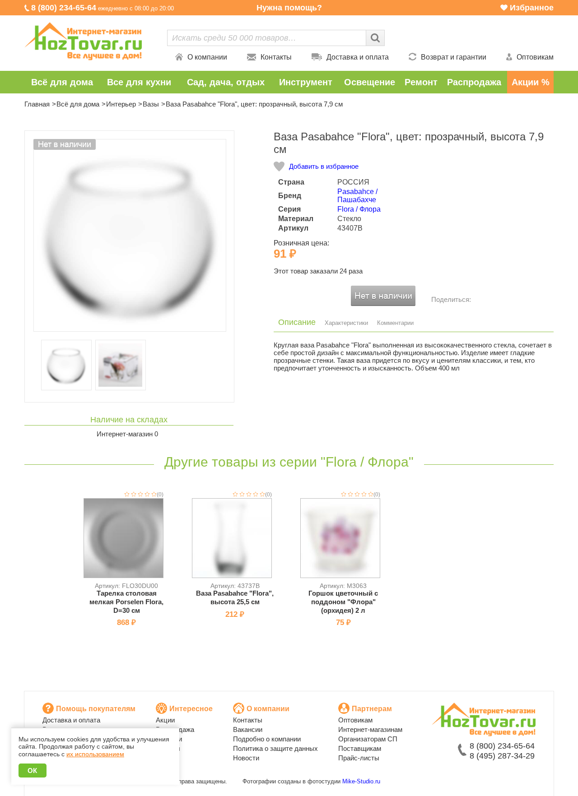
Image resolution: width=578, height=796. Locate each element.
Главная (37, 104)
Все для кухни (139, 82)
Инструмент (305, 82)
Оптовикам (535, 57)
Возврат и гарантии (453, 57)
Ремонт (421, 82)
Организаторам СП (367, 739)
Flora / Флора (359, 209)
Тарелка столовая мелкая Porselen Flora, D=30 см (126, 601)
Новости (246, 758)
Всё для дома (62, 82)
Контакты (276, 57)
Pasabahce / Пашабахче (357, 196)
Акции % (531, 82)
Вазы (151, 104)
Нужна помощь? (289, 7)
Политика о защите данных (275, 748)
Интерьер (121, 104)
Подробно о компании (267, 739)
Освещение (369, 82)
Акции (165, 720)
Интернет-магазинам (370, 729)
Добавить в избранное (324, 166)
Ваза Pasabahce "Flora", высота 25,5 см (235, 597)
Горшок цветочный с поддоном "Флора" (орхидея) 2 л (343, 601)
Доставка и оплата (357, 57)
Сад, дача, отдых (226, 82)
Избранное (532, 7)
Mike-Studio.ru (361, 781)
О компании (207, 57)
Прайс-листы (358, 758)
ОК (32, 770)
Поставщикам (359, 748)
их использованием (95, 754)
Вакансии (247, 729)
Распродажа (474, 82)
